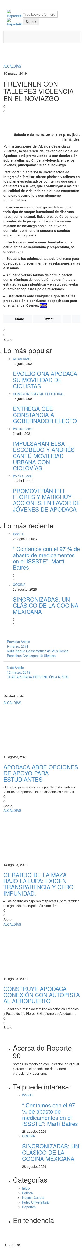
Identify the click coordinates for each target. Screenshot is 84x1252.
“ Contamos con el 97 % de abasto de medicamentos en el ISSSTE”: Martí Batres (46, 557)
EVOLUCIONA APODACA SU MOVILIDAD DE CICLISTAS (45, 379)
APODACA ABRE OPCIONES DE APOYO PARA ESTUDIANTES (41, 773)
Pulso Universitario (36, 1202)
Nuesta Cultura (33, 1197)
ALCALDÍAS (12, 66)
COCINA (19, 584)
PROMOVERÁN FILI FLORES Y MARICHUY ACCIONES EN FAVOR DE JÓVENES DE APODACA (46, 499)
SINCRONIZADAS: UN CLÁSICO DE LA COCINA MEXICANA (45, 605)
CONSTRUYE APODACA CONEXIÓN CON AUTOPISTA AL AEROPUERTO (42, 994)
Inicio (26, 1188)
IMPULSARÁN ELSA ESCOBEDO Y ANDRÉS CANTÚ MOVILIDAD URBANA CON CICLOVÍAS (44, 455)
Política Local (22, 428)
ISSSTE (18, 534)
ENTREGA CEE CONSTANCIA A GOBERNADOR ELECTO (45, 414)
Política (27, 1192)
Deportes (29, 1207)
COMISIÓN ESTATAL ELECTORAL (38, 394)
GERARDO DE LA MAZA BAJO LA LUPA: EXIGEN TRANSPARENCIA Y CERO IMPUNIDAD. (39, 884)
